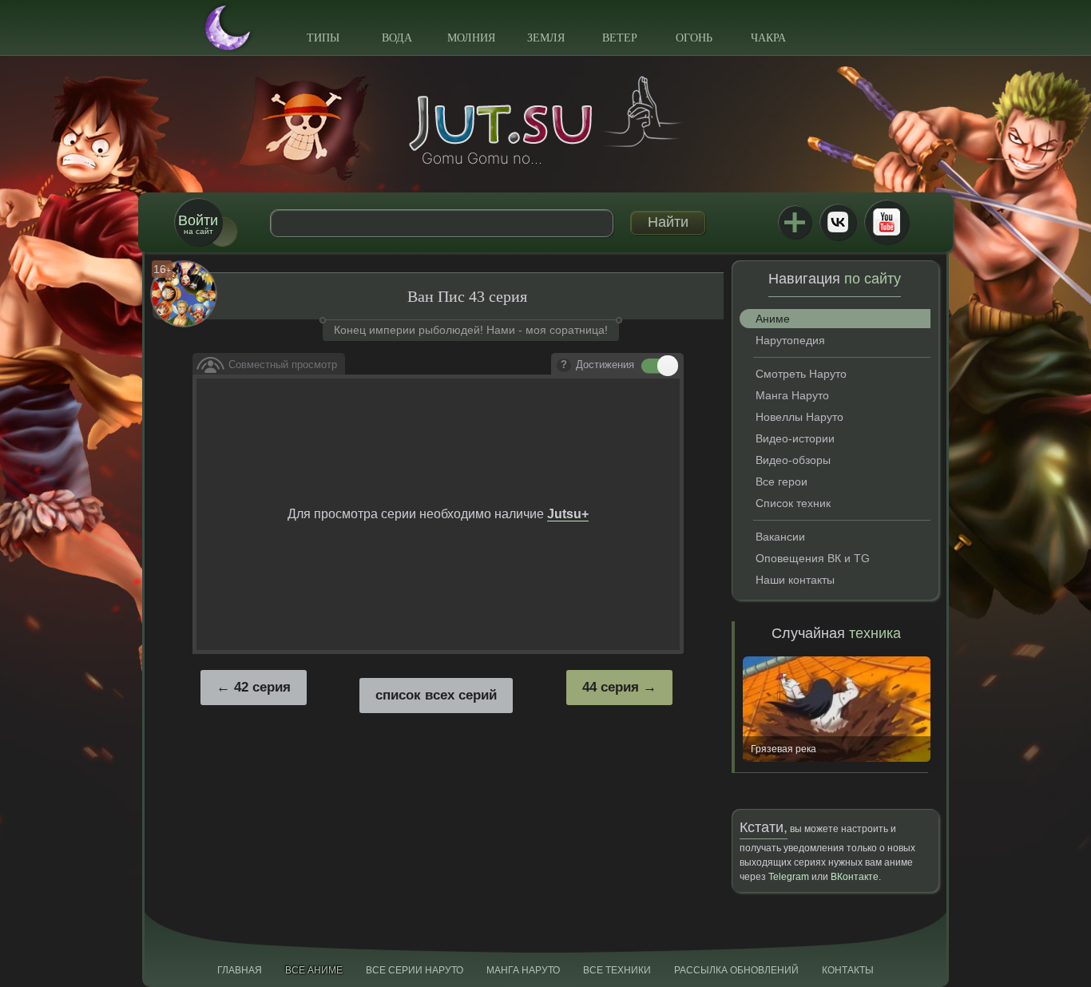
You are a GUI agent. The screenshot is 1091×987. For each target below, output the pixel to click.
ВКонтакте (837, 222)
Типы (323, 38)
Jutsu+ (794, 222)
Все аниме (314, 970)
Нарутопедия (790, 340)
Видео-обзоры (793, 460)
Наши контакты (795, 579)
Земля (546, 38)
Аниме (773, 318)
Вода (397, 38)
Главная (239, 970)
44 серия (610, 687)
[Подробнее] (564, 366)
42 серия (262, 687)
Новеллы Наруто (799, 416)
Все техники (617, 970)
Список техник (793, 503)
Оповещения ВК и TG (813, 558)
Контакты (848, 970)
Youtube (886, 222)
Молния (471, 38)
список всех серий (436, 695)
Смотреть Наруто (801, 373)
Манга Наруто (792, 395)
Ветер (619, 38)
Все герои (781, 481)
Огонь (694, 38)
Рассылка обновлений (736, 970)
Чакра (768, 38)
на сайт (198, 224)
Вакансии (780, 536)
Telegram (788, 876)
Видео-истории (795, 438)
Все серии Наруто (414, 970)
